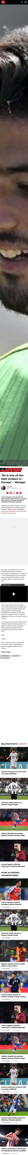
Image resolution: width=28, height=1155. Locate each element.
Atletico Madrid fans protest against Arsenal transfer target (13, 834)
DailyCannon (6, 1153)
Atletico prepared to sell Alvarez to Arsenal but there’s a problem (13, 1150)
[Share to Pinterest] (20, 493)
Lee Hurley (9, 486)
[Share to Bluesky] (11, 493)
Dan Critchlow (6, 907)
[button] (22, 2)
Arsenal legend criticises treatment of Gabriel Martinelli (13, 865)
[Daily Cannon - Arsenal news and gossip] (3, 2)
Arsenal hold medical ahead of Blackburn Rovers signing (13, 1119)
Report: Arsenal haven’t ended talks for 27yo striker (13, 965)
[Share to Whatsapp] (14, 493)
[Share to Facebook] (7, 493)
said (14, 509)
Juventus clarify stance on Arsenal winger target (11, 803)
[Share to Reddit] (17, 493)
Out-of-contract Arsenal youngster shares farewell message (11, 904)
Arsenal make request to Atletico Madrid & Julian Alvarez (13, 996)
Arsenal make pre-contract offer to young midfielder (13, 773)
